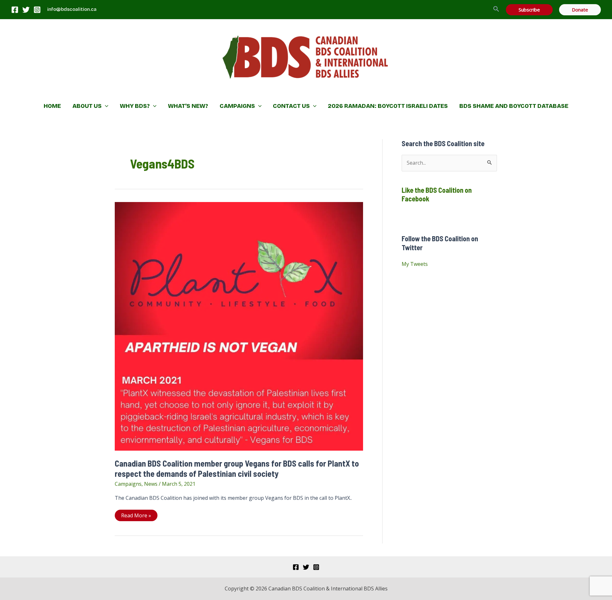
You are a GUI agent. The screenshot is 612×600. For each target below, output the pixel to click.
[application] (105, 106)
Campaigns (128, 483)
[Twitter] (26, 9)
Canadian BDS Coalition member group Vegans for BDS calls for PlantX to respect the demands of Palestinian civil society (237, 468)
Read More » (136, 516)
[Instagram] (37, 9)
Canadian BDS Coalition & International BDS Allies (264, 91)
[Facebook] (14, 9)
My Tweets (415, 263)
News (150, 483)
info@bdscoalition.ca (72, 9)
